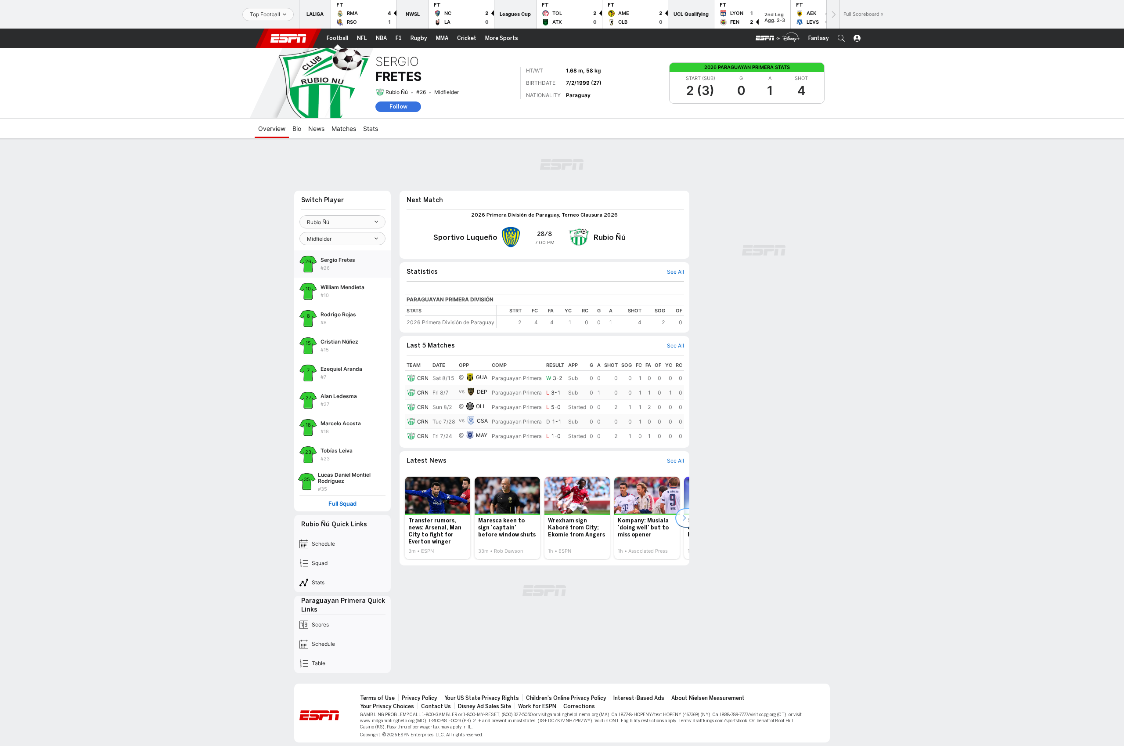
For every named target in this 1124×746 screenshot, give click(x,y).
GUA (481, 377)
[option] (437, 518)
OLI (480, 406)
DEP (482, 391)
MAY (481, 435)
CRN (423, 378)
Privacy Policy (419, 698)
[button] (841, 38)
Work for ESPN (537, 706)
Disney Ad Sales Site (484, 706)
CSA (482, 420)
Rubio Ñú (396, 92)
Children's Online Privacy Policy (566, 698)
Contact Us (436, 706)
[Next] (832, 14)
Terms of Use (377, 698)
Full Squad (342, 503)
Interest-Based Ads (638, 698)
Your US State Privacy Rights (481, 698)
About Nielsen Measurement (708, 698)
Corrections (579, 706)
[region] (590, 316)
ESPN (288, 38)
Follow (398, 106)
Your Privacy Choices (387, 706)
